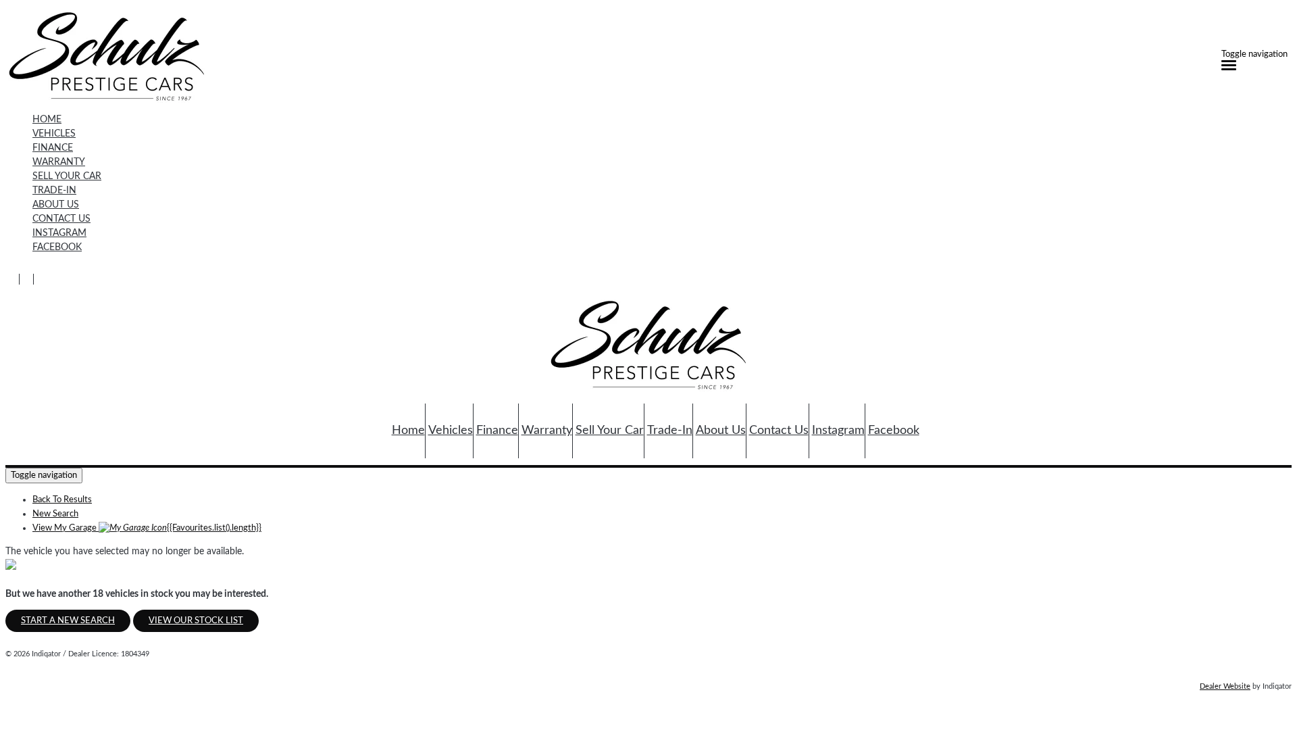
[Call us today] (12, 280)
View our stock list (196, 620)
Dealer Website (1225, 686)
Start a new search (68, 620)
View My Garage (146, 528)
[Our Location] (27, 280)
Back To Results (62, 499)
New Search (55, 514)
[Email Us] (40, 280)
